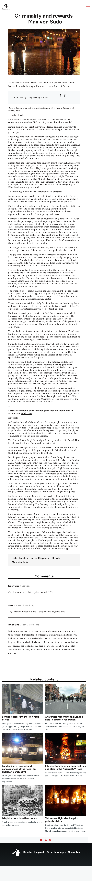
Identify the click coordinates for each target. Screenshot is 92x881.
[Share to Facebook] (60, 95)
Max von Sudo (20, 562)
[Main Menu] (87, 6)
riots (14, 558)
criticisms (26, 413)
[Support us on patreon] (45, 840)
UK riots (55, 558)
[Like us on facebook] (41, 840)
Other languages (56, 852)
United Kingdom (39, 558)
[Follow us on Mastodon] (50, 840)
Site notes (74, 852)
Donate (27, 852)
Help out (39, 852)
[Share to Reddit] (65, 95)
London (23, 558)
